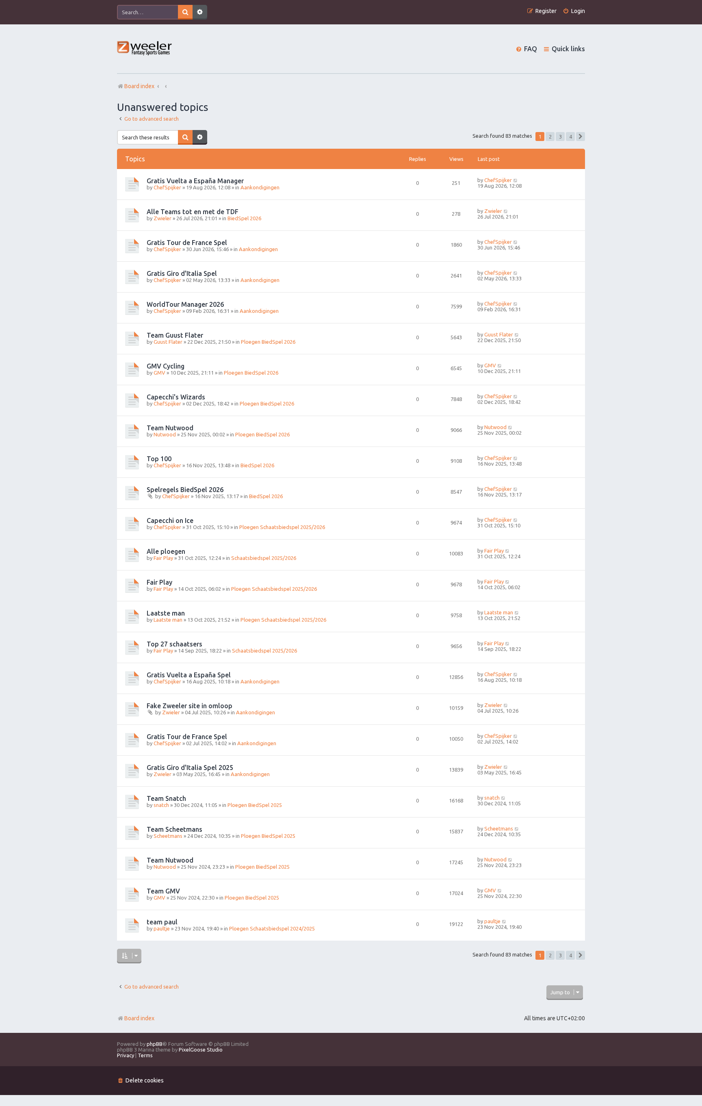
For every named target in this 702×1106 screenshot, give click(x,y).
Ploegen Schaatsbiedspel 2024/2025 (272, 928)
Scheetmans (168, 836)
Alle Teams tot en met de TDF (192, 211)
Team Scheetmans (174, 829)
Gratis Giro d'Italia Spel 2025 (190, 767)
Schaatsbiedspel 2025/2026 (263, 558)
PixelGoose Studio (201, 1049)
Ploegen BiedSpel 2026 (268, 342)
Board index (139, 1018)
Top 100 (159, 458)
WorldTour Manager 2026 (185, 304)
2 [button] (550, 136)
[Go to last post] (515, 180)
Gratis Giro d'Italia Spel (182, 273)
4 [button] (570, 136)
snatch (161, 805)
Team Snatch (166, 798)
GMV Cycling (165, 366)
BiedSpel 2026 (244, 218)
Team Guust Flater (175, 335)
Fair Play (163, 558)
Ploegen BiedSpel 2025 (255, 805)
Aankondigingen (260, 187)
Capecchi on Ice (170, 520)
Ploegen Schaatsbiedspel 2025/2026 (282, 527)
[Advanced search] (200, 12)
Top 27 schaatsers (174, 644)
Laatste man (166, 613)
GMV (159, 372)
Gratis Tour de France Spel (187, 242)
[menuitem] (574, 11)
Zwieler (162, 218)
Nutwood (165, 434)
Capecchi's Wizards (176, 397)
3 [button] (560, 136)
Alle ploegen (166, 551)
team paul (162, 922)
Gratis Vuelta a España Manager (195, 180)
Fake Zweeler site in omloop (189, 705)
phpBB (154, 1044)
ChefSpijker (167, 187)
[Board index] (145, 49)
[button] (580, 136)
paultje (162, 928)
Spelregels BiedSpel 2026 (185, 489)
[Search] (185, 12)
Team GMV (163, 891)
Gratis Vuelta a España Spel (189, 675)
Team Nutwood (170, 428)
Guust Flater (168, 342)
